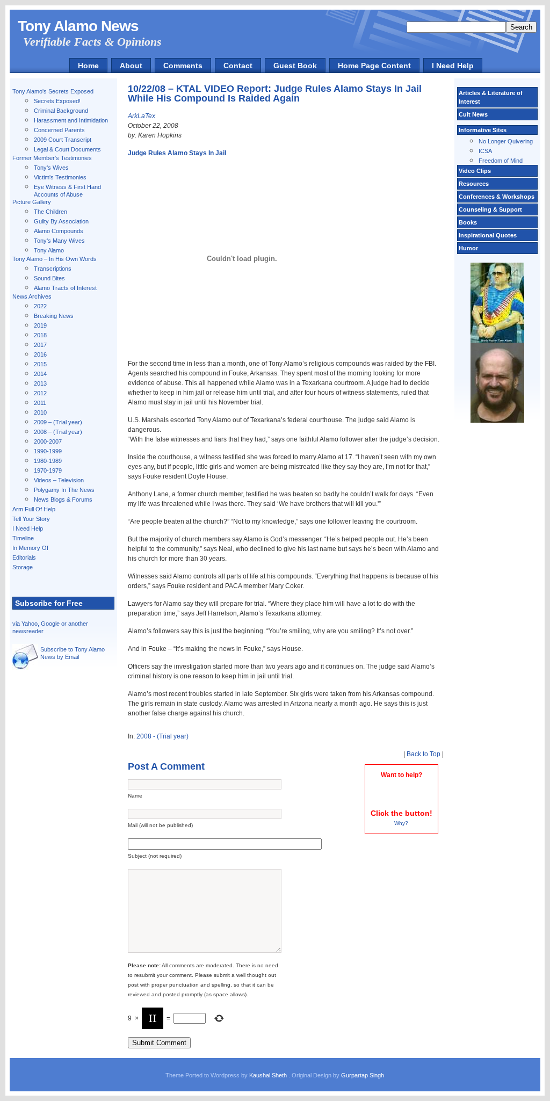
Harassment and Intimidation (71, 120)
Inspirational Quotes (488, 235)
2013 (40, 383)
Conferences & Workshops (496, 196)
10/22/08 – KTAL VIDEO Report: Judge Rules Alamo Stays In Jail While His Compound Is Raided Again (275, 93)
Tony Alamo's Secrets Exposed (52, 91)
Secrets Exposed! (57, 101)
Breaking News (54, 316)
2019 (40, 325)
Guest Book (295, 65)
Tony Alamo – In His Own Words (54, 259)
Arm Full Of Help (33, 509)
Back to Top (423, 754)
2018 (40, 335)
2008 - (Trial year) (162, 736)
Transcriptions (52, 268)
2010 (40, 412)
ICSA (485, 151)
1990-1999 (48, 451)
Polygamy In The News (64, 490)
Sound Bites (49, 278)
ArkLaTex (141, 116)
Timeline (23, 538)
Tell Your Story (31, 519)
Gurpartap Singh (362, 1075)
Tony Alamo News (78, 26)
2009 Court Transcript (62, 139)
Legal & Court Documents (67, 149)
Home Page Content (374, 65)
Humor (468, 248)
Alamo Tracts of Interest (65, 288)
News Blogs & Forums (63, 499)
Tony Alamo (49, 250)
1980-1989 (48, 461)
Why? (401, 823)
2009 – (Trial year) (58, 422)
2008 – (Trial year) (58, 432)
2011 (40, 403)
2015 (40, 364)
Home (88, 65)
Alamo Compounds (58, 231)
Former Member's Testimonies (52, 158)
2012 (40, 393)
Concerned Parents (59, 130)
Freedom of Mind (501, 160)
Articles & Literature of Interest (491, 97)
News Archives (32, 296)
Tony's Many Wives (59, 240)
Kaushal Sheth (268, 1075)
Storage (22, 567)
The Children (50, 211)
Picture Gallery (31, 202)
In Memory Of (30, 548)
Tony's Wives (51, 167)
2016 (40, 354)
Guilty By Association (61, 221)
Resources (474, 183)
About (131, 65)
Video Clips (475, 171)
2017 (40, 345)
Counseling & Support (490, 209)
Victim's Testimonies (60, 177)
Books (468, 222)
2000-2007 (48, 441)
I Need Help (453, 65)
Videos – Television (59, 480)
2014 (40, 374)
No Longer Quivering (506, 141)
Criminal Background (61, 110)
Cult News (473, 114)
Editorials (24, 557)
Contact (237, 65)
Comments (182, 65)
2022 (40, 306)
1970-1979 (48, 470)
